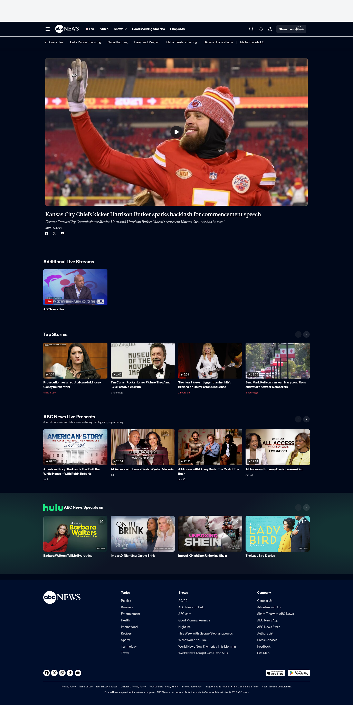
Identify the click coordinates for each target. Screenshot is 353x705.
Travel (125, 653)
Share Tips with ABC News (275, 614)
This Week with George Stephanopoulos (205, 633)
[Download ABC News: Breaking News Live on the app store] (275, 673)
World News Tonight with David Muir (203, 653)
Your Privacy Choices (106, 686)
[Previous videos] (298, 334)
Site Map (263, 653)
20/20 (182, 600)
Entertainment (130, 614)
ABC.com (184, 614)
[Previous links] (298, 507)
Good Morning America (194, 620)
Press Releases (267, 640)
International (129, 627)
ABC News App (267, 620)
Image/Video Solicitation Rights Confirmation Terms (232, 686)
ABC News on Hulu (191, 607)
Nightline (184, 627)
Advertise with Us (269, 607)
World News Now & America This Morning (207, 646)
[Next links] (306, 507)
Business (127, 607)
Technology (129, 646)
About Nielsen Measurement (277, 686)
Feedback (263, 646)
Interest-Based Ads (192, 686)
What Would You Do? (192, 640)
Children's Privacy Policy (133, 686)
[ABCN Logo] (67, 29)
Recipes (126, 633)
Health (125, 620)
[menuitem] (53, 42)
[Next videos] (306, 334)
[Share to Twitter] (54, 233)
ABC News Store (268, 627)
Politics (126, 600)
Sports (125, 640)
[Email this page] (63, 233)
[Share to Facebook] (46, 233)
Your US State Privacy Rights (163, 686)
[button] (47, 29)
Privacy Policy (68, 686)
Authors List (265, 633)
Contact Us (264, 600)
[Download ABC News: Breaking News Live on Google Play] (299, 673)
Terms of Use (86, 686)
